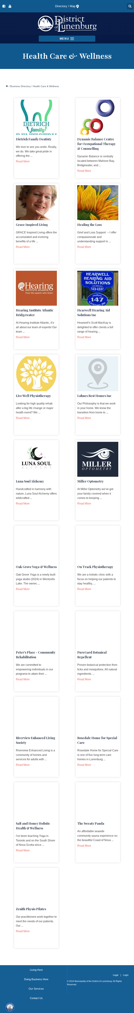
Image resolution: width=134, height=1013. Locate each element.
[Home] (7, 86)
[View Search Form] (130, 6)
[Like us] (4, 6)
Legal (116, 975)
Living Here (36, 969)
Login (125, 975)
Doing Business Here (36, 979)
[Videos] (10, 6)
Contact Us (36, 998)
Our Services (36, 988)
